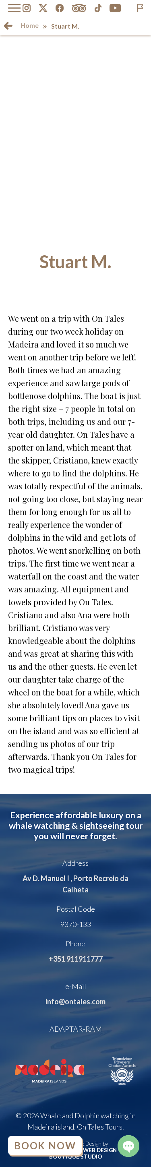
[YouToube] (115, 8)
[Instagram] (27, 8)
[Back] (8, 26)
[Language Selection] (140, 8)
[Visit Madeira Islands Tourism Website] (49, 1088)
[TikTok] (98, 8)
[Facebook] (60, 8)
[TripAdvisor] (79, 8)
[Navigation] (14, 8)
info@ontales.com (75, 1001)
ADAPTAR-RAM (76, 1028)
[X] (43, 8)
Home (30, 25)
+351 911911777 (76, 958)
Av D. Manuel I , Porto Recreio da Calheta (75, 884)
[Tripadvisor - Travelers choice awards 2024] (122, 1088)
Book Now (45, 1145)
